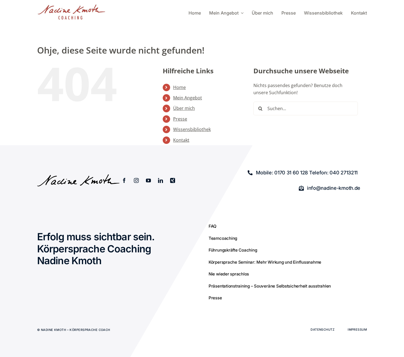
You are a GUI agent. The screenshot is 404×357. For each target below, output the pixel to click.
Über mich (184, 108)
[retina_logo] (71, 6)
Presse (180, 119)
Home (179, 87)
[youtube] (148, 180)
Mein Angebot (187, 98)
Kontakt (181, 140)
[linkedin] (160, 180)
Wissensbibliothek (192, 129)
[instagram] (136, 180)
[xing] (172, 180)
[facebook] (124, 180)
